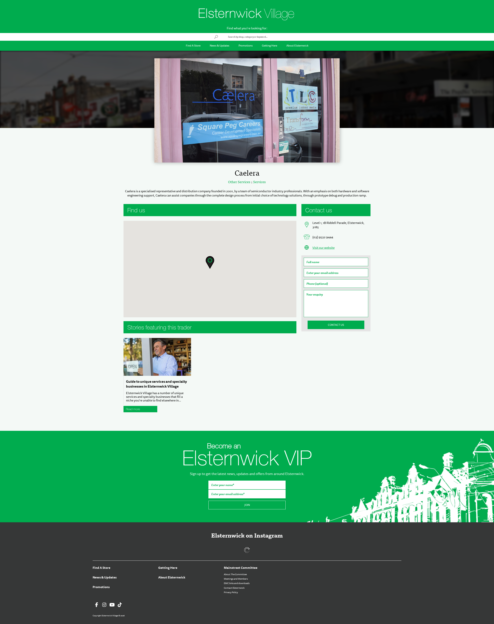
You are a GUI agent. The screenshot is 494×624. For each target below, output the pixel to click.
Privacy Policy (231, 592)
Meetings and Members (236, 579)
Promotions (246, 45)
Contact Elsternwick (234, 588)
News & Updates (219, 45)
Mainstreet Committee (240, 568)
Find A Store (193, 45)
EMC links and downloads (237, 583)
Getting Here (269, 45)
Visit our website (323, 248)
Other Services (239, 182)
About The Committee (235, 574)
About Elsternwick (297, 45)
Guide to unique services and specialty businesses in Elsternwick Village (156, 384)
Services (259, 182)
